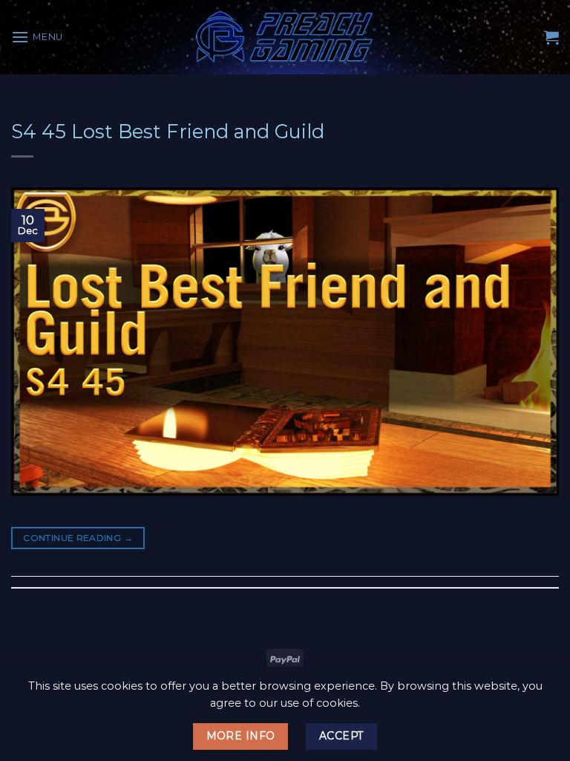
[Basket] (551, 37)
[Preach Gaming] (285, 37)
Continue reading (78, 537)
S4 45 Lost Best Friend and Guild (167, 131)
